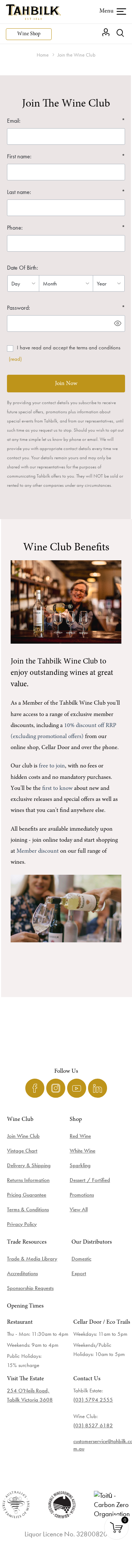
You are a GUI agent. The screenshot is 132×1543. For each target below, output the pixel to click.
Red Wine (80, 1136)
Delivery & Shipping (29, 1165)
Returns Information (28, 1180)
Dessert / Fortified (90, 1180)
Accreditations (22, 1273)
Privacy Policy (22, 1224)
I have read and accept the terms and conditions (68, 347)
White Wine (82, 1150)
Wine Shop (28, 34)
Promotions (82, 1194)
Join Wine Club (23, 1136)
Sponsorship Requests (30, 1288)
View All (79, 1209)
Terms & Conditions (28, 1209)
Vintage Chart (22, 1150)
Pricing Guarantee (26, 1194)
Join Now (66, 383)
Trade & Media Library (32, 1258)
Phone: (15, 227)
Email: (14, 121)
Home (43, 54)
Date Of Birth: (22, 267)
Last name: (19, 192)
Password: (18, 308)
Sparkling (80, 1165)
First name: (19, 156)
